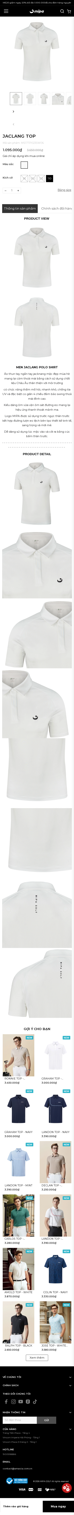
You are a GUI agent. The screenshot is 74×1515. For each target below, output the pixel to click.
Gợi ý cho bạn (37, 1029)
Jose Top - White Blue (53, 1346)
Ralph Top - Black (18, 1345)
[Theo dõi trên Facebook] (6, 1401)
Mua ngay (58, 1506)
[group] (37, 52)
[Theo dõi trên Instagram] (13, 1401)
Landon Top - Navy (56, 1132)
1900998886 (9, 1454)
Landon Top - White (51, 1239)
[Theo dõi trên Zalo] (27, 1401)
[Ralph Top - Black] (18, 1322)
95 (24, 178)
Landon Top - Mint (18, 1185)
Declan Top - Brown (51, 1186)
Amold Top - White (18, 1292)
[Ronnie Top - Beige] (18, 1055)
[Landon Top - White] (55, 1215)
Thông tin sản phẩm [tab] (20, 208)
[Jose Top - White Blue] (55, 1322)
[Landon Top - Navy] (55, 1109)
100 (32, 178)
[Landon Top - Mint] (18, 1162)
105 (41, 178)
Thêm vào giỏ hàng (15, 1506)
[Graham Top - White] (55, 1055)
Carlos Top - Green (13, 1239)
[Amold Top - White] (18, 1269)
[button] (13, 111)
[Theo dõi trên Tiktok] (35, 1401)
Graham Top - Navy (18, 1132)
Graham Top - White (51, 1079)
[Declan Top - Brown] (55, 1162)
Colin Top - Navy (55, 1292)
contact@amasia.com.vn (17, 1468)
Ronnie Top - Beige (14, 1079)
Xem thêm (37, 1357)
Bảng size (64, 190)
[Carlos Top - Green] (18, 1215)
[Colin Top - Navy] (55, 1269)
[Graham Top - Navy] (18, 1109)
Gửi (46, 1420)
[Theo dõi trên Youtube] (20, 1401)
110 (50, 178)
